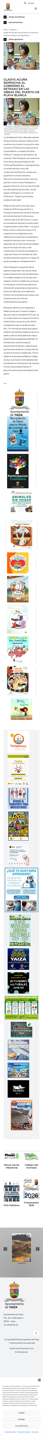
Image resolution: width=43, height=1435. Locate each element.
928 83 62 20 (12, 1304)
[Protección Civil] (21, 1101)
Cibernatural (22, 1331)
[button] (39, 1380)
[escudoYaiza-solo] (8, 3)
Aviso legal (35, 1432)
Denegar (21, 1419)
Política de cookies (10, 1432)
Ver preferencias (21, 1426)
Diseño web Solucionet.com (22, 1328)
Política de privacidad (24, 1432)
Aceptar (22, 1413)
